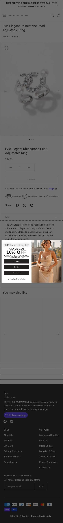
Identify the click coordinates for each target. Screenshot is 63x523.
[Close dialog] (60, 241)
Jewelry (16, 267)
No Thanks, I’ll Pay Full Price (16, 279)
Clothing (16, 261)
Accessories (16, 273)
